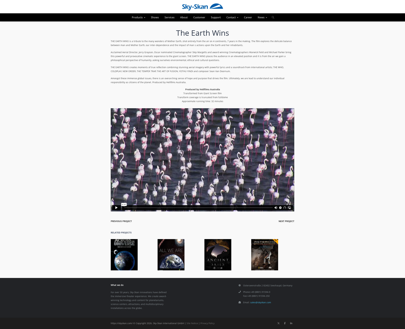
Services (169, 17)
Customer (199, 17)
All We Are (173, 252)
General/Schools (138, 257)
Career (248, 17)
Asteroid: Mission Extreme (266, 252)
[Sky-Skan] (202, 6)
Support (216, 17)
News (261, 17)
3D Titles (271, 257)
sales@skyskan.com (260, 302)
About (184, 17)
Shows (155, 17)
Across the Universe (126, 252)
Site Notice (192, 323)
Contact (231, 17)
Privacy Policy (207, 323)
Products (137, 17)
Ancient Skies (219, 252)
